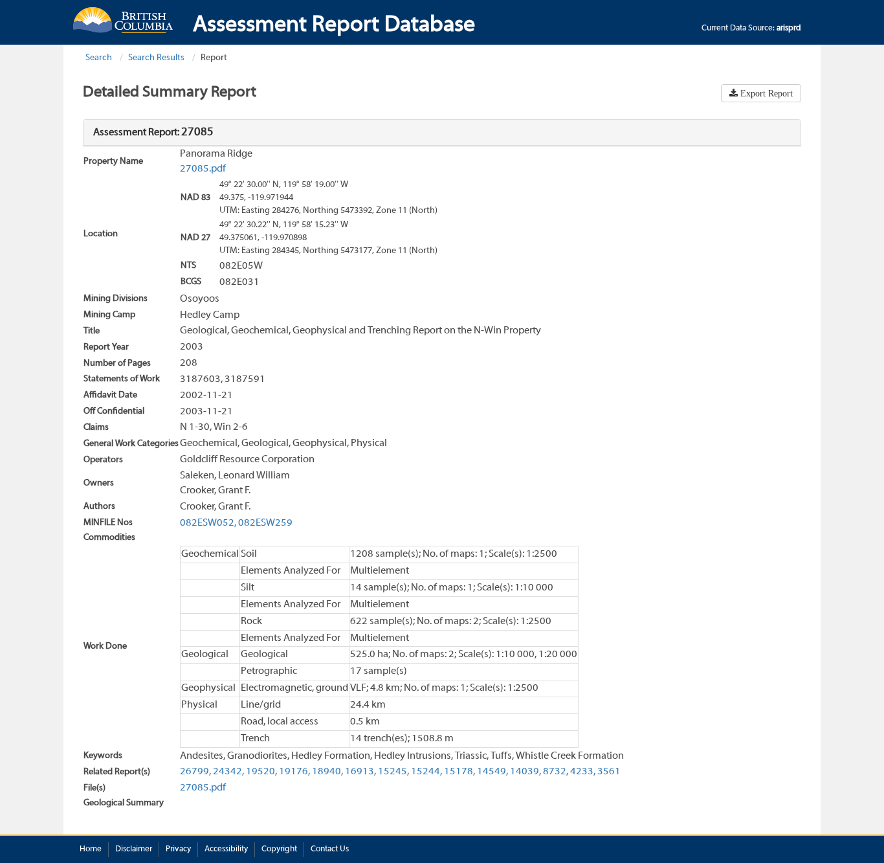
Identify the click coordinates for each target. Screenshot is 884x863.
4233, (582, 772)
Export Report (765, 93)
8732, (555, 772)
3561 (609, 772)
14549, (492, 772)
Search (98, 58)
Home (91, 849)
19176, (294, 772)
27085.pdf (203, 169)
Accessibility (226, 849)
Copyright (279, 849)
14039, (525, 772)
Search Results (156, 58)
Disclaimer (133, 849)
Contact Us (330, 849)
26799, (195, 772)
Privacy (178, 849)
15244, (426, 772)
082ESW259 (265, 523)
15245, (393, 772)
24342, (228, 772)
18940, (327, 772)
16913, (360, 772)
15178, (459, 772)
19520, (261, 772)
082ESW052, (208, 523)
